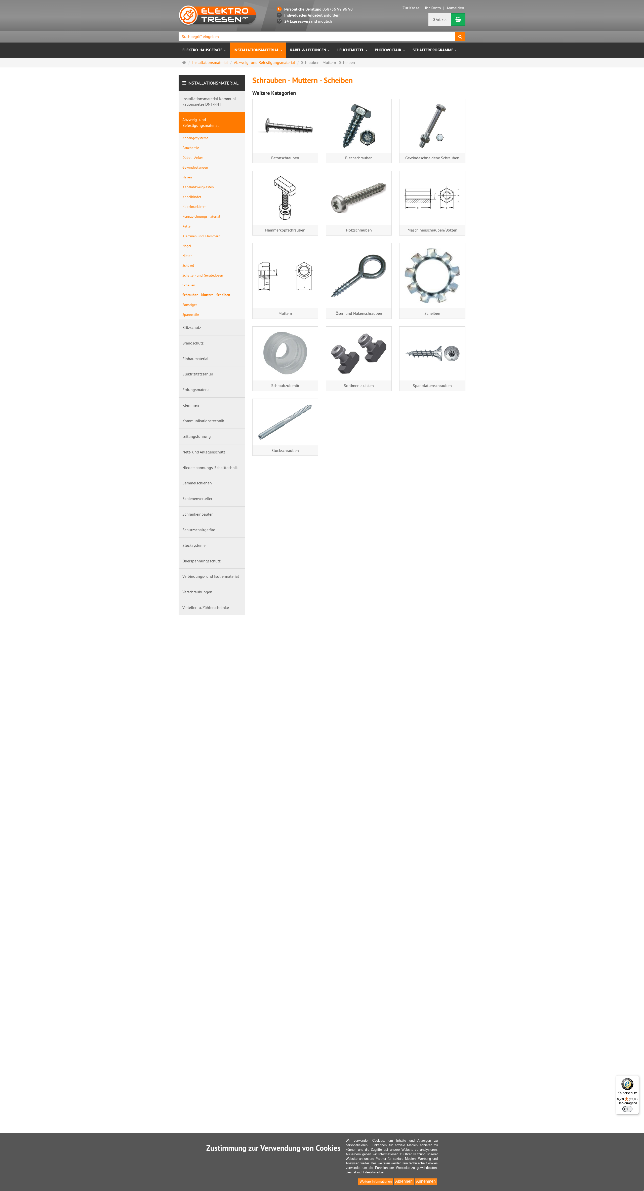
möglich (308, 21)
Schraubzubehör (285, 385)
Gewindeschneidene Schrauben (432, 157)
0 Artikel (440, 19)
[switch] (627, 1109)
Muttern (285, 313)
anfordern (312, 15)
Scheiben (432, 313)
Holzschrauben (359, 230)
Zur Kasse (411, 7)
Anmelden (455, 7)
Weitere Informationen (376, 1181)
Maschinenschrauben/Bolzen (432, 230)
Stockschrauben (285, 450)
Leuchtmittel (351, 50)
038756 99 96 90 (318, 9)
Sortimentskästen (359, 385)
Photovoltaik (389, 50)
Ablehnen (404, 1181)
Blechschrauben (359, 157)
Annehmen (426, 1181)
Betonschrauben (285, 157)
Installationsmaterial (256, 50)
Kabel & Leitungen (308, 50)
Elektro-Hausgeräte (202, 50)
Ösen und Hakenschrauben (359, 313)
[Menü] (636, 1078)
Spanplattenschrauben (432, 385)
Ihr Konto (433, 7)
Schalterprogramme (433, 50)
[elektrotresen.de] (217, 14)
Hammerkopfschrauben (285, 230)
